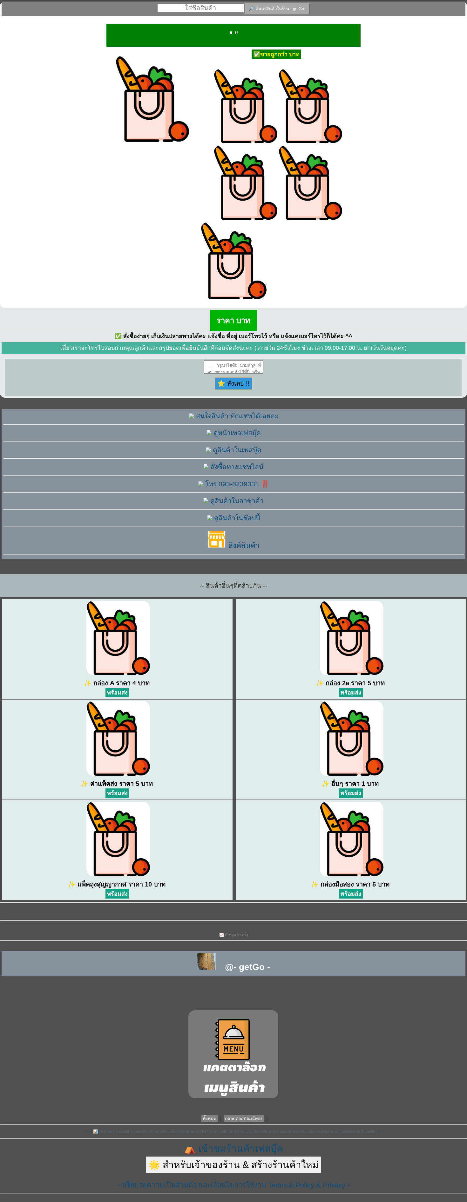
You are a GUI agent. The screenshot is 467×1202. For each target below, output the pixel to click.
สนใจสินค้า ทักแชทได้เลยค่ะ (236, 416)
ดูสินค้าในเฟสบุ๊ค (236, 450)
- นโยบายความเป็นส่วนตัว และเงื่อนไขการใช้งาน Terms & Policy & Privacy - (234, 1185)
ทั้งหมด (209, 1118)
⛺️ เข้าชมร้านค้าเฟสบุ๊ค (233, 1148)
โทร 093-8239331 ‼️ (236, 484)
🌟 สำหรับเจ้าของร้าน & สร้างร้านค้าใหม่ (233, 1164)
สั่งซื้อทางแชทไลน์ (236, 466)
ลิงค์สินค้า (243, 545)
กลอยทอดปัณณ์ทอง (243, 1118)
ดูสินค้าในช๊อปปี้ (236, 517)
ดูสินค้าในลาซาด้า (236, 500)
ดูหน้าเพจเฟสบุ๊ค (236, 432)
